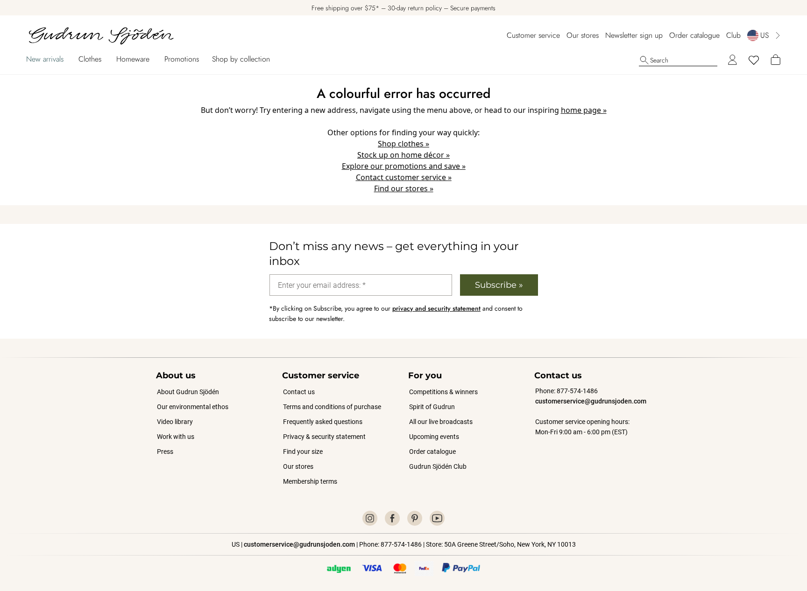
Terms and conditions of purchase (332, 406)
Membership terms (310, 481)
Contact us (299, 392)
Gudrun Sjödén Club (438, 466)
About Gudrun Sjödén (188, 392)
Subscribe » (499, 285)
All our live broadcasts (441, 421)
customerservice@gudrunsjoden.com (590, 401)
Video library (175, 421)
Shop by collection (241, 59)
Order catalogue (694, 35)
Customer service (533, 35)
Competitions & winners (443, 392)
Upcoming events (434, 436)
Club (733, 35)
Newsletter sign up (634, 35)
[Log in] (732, 60)
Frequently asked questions (322, 421)
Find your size (303, 451)
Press (165, 451)
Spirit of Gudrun (432, 406)
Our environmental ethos (192, 406)
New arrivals (45, 59)
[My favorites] (753, 60)
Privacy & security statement (324, 436)
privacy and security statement (436, 308)
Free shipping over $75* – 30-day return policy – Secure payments (403, 8)
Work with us (175, 436)
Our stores (582, 35)
